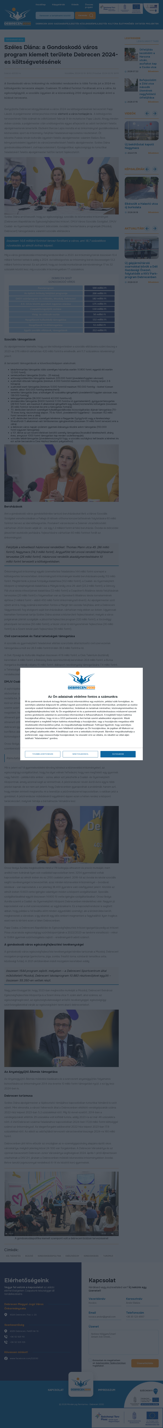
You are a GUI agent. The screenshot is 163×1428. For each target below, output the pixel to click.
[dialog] (81, 714)
